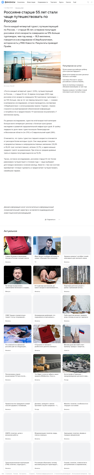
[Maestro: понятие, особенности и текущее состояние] (76, 397)
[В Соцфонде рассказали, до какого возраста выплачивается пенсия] (47, 279)
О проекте (32, 473)
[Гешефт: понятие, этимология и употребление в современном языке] (76, 456)
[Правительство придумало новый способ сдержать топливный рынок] (17, 397)
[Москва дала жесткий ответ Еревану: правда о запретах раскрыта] (76, 338)
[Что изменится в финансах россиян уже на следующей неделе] (17, 338)
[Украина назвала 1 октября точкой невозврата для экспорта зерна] (76, 250)
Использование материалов (79, 473)
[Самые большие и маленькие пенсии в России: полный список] (17, 250)
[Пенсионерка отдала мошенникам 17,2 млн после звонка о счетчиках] (17, 368)
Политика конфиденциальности (44, 473)
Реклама (15, 473)
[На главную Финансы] (9, 2)
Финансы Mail (19, 8)
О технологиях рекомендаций (62, 473)
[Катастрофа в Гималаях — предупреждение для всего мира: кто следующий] (76, 368)
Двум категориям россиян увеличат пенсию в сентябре (76, 75)
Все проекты (22, 473)
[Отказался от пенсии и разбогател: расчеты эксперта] (47, 338)
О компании (9, 473)
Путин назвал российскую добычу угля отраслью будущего (75, 70)
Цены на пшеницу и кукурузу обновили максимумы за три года (75, 86)
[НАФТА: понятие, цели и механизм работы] (17, 427)
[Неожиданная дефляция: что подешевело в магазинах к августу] (47, 309)
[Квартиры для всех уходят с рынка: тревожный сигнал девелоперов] (76, 279)
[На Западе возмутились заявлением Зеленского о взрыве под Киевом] (17, 279)
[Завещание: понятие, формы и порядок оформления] (76, 427)
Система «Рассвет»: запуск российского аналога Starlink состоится (73, 81)
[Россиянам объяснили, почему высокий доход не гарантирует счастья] (47, 456)
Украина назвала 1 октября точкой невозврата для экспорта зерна (75, 91)
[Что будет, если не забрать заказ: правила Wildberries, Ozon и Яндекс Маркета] (47, 368)
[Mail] (2, 2)
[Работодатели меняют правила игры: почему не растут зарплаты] (76, 309)
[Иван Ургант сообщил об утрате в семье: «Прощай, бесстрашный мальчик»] (47, 250)
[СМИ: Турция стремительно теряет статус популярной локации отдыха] (17, 309)
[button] (32, 67)
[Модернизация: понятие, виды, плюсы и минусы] (47, 427)
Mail (3, 473)
